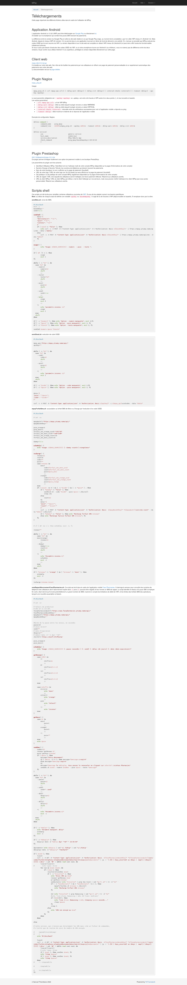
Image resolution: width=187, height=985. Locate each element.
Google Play (79, 33)
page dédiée (55, 69)
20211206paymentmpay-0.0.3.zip (43, 157)
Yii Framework (150, 982)
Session (151, 3)
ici (95, 33)
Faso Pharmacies (109, 587)
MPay (34, 2)
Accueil (134, 3)
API (85, 194)
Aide (142, 3)
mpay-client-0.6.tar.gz (39, 63)
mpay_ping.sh (36, 83)
